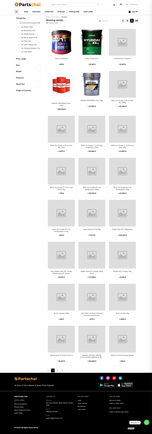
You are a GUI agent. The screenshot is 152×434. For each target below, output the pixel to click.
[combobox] (111, 21)
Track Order (82, 409)
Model (18, 71)
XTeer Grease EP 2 (91, 58)
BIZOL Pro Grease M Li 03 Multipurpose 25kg (122, 188)
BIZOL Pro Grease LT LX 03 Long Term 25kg (122, 146)
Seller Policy (18, 413)
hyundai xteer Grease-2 (122, 58)
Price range (21, 59)
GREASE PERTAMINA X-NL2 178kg (61, 104)
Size (18, 65)
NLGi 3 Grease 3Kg (122, 313)
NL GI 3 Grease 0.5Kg (61, 313)
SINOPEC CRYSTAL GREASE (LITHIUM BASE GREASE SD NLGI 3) (91, 356)
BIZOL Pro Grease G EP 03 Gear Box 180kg (122, 101)
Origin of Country (23, 90)
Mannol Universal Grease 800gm (122, 355)
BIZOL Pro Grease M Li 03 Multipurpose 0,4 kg (61, 230)
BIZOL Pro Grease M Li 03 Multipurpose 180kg (92, 188)
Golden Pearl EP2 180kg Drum (122, 229)
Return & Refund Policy (22, 410)
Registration (134, 4)
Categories (21, 18)
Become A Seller (115, 400)
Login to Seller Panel (116, 403)
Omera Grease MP (61, 58)
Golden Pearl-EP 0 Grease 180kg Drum (91, 272)
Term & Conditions (20, 404)
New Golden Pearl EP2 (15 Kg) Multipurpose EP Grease (61, 272)
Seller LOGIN (88, 12)
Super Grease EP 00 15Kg (92, 229)
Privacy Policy (19, 407)
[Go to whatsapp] (146, 422)
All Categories (55, 17)
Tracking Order (74, 12)
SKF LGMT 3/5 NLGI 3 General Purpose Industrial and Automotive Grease (91, 314)
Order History (82, 403)
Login (126, 4)
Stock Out (20, 84)
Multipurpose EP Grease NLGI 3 (61, 355)
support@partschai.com (54, 418)
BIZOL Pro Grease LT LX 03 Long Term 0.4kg (61, 188)
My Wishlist (82, 406)
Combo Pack (49, 12)
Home (26, 12)
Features (20, 78)
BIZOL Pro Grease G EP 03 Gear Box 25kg (61, 146)
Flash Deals (36, 12)
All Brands (61, 12)
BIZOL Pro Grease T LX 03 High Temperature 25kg (92, 146)
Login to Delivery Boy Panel (118, 412)
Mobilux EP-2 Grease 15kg (122, 271)
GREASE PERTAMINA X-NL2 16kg (91, 100)
